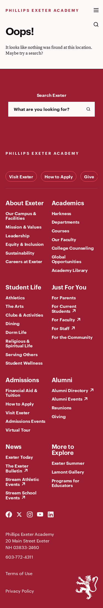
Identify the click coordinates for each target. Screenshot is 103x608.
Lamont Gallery (68, 472)
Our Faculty (64, 239)
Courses (60, 230)
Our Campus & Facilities (20, 215)
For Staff (61, 328)
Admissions (22, 379)
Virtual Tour (17, 430)
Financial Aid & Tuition (21, 392)
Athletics (15, 297)
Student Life (23, 287)
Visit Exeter (21, 176)
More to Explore (63, 449)
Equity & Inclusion (24, 244)
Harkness (61, 213)
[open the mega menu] (96, 13)
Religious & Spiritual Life (19, 343)
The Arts (14, 306)
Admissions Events (25, 421)
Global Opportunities (66, 259)
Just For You (69, 287)
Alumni (62, 379)
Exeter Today (19, 457)
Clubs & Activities (24, 315)
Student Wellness (23, 363)
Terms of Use (18, 573)
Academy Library (70, 270)
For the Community (72, 337)
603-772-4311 (19, 557)
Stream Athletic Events (22, 481)
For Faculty (63, 319)
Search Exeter (51, 95)
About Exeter (24, 202)
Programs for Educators (65, 482)
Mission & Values (23, 227)
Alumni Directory (70, 390)
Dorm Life (16, 332)
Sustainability (19, 253)
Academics (68, 202)
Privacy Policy (19, 591)
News (13, 446)
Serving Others (21, 354)
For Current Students (64, 308)
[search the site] (96, 27)
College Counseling (73, 248)
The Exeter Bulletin (16, 468)
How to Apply (58, 176)
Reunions (62, 407)
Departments (65, 222)
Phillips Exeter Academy (42, 10)
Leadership (17, 235)
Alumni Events (67, 399)
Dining (12, 323)
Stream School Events (21, 494)
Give (89, 176)
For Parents (64, 297)
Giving (59, 416)
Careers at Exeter (23, 261)
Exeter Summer (68, 463)
